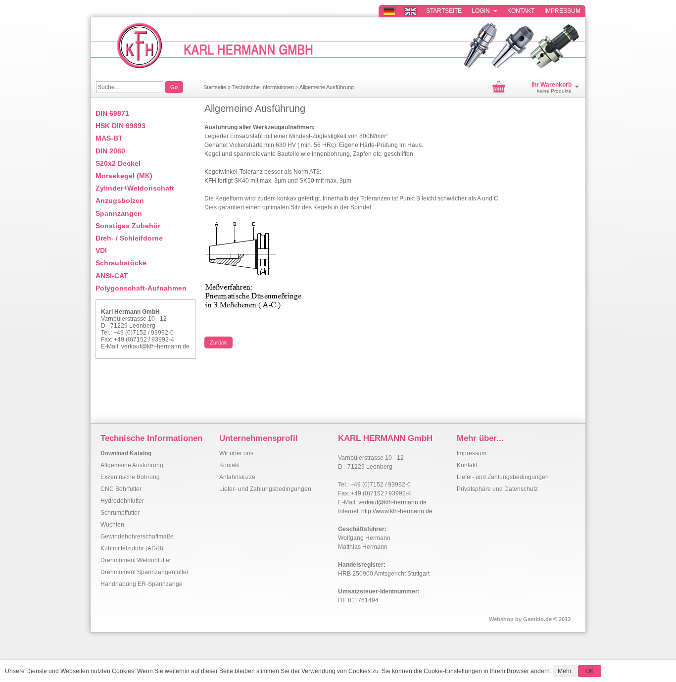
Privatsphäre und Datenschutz (497, 489)
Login (484, 10)
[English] (410, 11)
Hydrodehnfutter (122, 500)
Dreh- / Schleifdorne (129, 238)
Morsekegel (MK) (124, 176)
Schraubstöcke (121, 263)
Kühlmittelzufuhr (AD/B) (131, 548)
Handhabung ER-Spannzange (141, 584)
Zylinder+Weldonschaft (135, 188)
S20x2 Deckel (118, 163)
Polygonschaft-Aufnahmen (141, 288)
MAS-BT (109, 138)
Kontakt (520, 10)
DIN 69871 (112, 113)
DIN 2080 (110, 151)
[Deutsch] (389, 11)
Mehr (565, 671)
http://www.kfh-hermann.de (397, 511)
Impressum (562, 10)
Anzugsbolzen (120, 200)
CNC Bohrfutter (121, 489)
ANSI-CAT (112, 276)
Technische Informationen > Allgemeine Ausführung (293, 87)
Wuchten (112, 524)
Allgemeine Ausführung (131, 465)
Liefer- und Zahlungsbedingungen (265, 489)
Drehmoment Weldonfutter (135, 560)
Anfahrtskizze (237, 477)
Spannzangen (119, 213)
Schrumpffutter (120, 512)
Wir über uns (236, 453)
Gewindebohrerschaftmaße (137, 536)
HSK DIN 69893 (120, 126)
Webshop (501, 619)
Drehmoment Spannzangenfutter (144, 572)
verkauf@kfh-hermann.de (155, 346)
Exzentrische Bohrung (130, 477)
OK (589, 671)
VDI (101, 250)
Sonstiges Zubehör (128, 226)
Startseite (444, 10)
